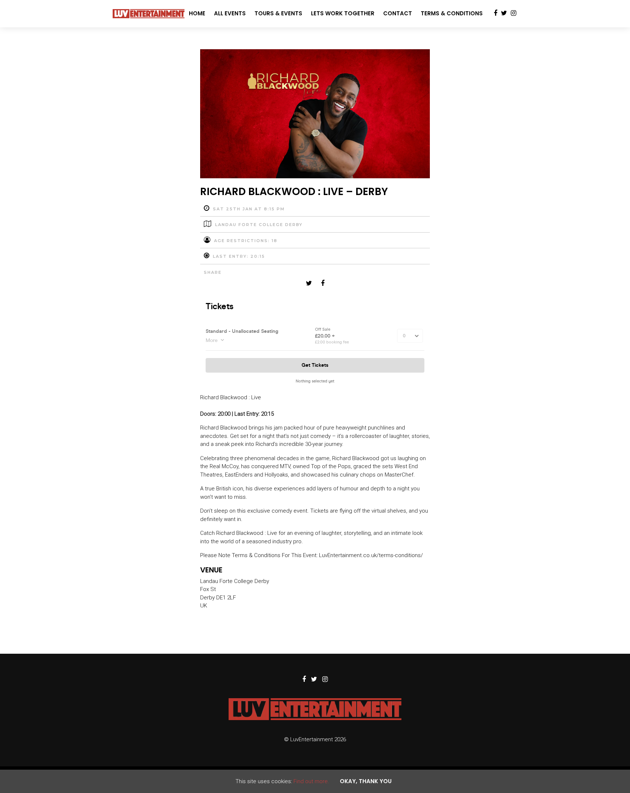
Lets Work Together (342, 13)
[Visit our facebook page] (495, 13)
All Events (230, 13)
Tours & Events (278, 13)
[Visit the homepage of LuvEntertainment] (148, 13)
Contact (397, 13)
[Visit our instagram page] (513, 13)
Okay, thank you (366, 781)
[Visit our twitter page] (504, 13)
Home (197, 13)
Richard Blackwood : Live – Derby (294, 191)
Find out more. (311, 781)
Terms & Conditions (452, 13)
